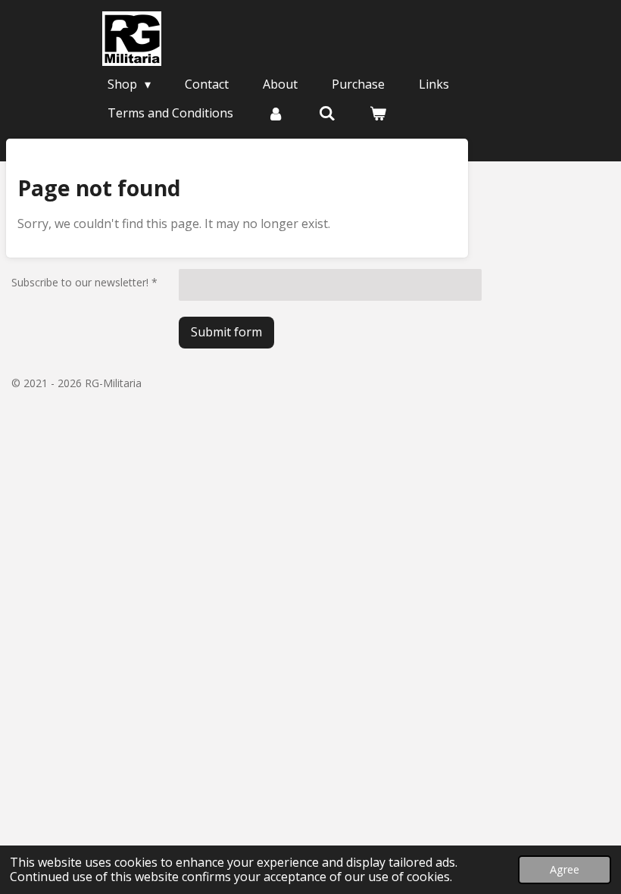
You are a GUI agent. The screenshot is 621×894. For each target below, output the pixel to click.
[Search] (326, 112)
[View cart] (377, 112)
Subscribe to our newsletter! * (84, 282)
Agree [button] (564, 869)
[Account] (275, 112)
